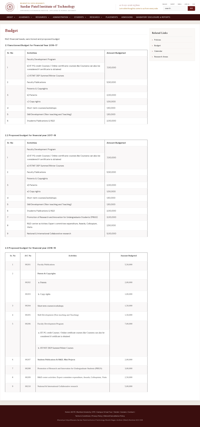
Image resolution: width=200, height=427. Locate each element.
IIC (194, 4)
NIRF (173, 4)
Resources (41, 17)
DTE (93, 412)
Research (95, 17)
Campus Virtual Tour (104, 412)
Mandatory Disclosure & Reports (153, 17)
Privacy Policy (97, 416)
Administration (60, 17)
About (10, 17)
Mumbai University (84, 412)
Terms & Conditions (82, 416)
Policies (157, 40)
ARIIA (187, 4)
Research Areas (161, 56)
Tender (116, 412)
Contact (131, 412)
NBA (179, 4)
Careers (123, 412)
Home (67, 412)
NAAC (165, 4)
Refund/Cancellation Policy (114, 416)
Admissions (127, 17)
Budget (11, 31)
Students (79, 17)
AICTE (73, 412)
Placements (112, 17)
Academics (24, 17)
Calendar (158, 51)
